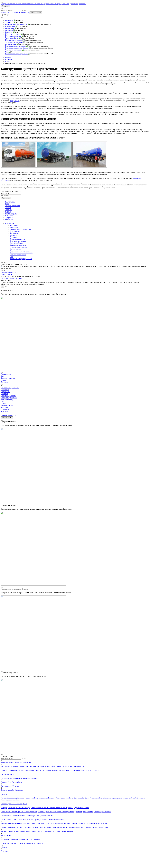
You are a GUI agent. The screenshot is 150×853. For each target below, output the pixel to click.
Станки (20, 278)
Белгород (22, 766)
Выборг (97, 770)
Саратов (35, 827)
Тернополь (35, 831)
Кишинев (108, 798)
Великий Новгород (19, 770)
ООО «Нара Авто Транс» (35, 816)
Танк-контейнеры (16, 243)
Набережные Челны (8, 812)
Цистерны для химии (18, 241)
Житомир (15, 786)
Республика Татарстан (29, 823)
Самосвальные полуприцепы (21, 229)
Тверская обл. (20, 831)
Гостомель (5, 774)
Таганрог (4, 831)
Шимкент (4, 847)
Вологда (66, 770)
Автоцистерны (15, 249)
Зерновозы (14, 227)
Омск (14, 816)
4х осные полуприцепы (18, 247)
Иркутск (4, 794)
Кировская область (97, 798)
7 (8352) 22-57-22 (7, 274)
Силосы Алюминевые (9, 278)
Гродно (11, 774)
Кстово (18, 800)
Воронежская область (85, 770)
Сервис (46, 4)
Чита (43, 843)
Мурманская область (81, 808)
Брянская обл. (79, 766)
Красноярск (140, 798)
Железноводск (6, 786)
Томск (41, 831)
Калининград (11, 798)
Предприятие (6, 4)
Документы (74, 4)
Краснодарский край (128, 798)
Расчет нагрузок (55, 4)
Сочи (100, 827)
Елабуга (15, 782)
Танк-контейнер (7, 400)
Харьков (12, 839)
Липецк (19, 804)
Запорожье (19, 790)
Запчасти (39, 4)
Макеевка (11, 808)
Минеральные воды (22, 808)
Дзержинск (5, 778)
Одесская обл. (6, 816)
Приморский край (41, 819)
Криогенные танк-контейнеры (21, 253)
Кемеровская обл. (62, 798)
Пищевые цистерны (17, 239)
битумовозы (14, 101)
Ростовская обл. (96, 823)
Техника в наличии (22, 4)
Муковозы (13, 235)
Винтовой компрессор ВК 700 (21, 259)
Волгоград (41, 770)
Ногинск (107, 812)
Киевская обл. (79, 798)
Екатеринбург (6, 782)
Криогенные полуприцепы (20, 251)
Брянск (70, 766)
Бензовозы (14, 225)
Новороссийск (88, 812)
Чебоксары (5, 843)
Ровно (69, 823)
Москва (50, 808)
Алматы (18, 762)
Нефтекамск (32, 812)
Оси (11, 257)
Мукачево (69, 808)
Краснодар (116, 798)
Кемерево (51, 798)
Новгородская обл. (75, 812)
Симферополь (71, 827)
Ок (3, 286)
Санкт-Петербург (25, 827)
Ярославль (5, 851)
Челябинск (13, 843)
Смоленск (81, 827)
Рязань (105, 823)
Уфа (9, 835)
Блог (13, 4)
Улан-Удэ (4, 835)
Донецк (35, 778)
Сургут (105, 827)
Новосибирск (99, 812)
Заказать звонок (35, 12)
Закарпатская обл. (7, 790)
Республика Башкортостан (11, 823)
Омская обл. (20, 816)
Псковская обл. (58, 819)
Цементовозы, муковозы (10, 388)
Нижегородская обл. (45, 812)
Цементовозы (15, 231)
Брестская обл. (62, 766)
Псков (50, 819)
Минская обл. (41, 808)
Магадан (4, 808)
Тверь (28, 831)
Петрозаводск (28, 819)
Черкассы (21, 843)
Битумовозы (14, 233)
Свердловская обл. (59, 827)
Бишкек (43, 766)
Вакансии (65, 4)
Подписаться (6, 198)
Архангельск (26, 762)
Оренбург (48, 816)
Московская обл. (59, 808)
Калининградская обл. (25, 798)
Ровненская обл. (61, 823)
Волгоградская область (54, 770)
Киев (71, 798)
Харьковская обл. (22, 839)
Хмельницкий (34, 839)
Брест (54, 766)
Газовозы (13, 237)
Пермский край (11, 819)
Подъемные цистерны (18, 245)
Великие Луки (6, 770)
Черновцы (37, 843)
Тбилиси (11, 831)
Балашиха (8, 766)
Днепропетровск (16, 778)
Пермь (20, 819)
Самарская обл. (12, 827)
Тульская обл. (49, 831)
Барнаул (16, 766)
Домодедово (27, 778)
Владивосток (32, 770)
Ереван (20, 782)
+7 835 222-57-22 (7, 12)
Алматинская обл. (7, 762)
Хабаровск (5, 839)
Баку (2, 766)
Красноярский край (8, 800)
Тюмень (70, 831)
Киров (87, 798)
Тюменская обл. (61, 831)
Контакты (82, 4)
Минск (33, 808)
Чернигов (29, 843)
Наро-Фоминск (22, 812)
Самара (3, 827)
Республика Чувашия (46, 823)
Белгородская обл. (33, 766)
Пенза (3, 819)
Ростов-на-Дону (84, 823)
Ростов (75, 823)
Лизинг (33, 4)
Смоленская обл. (91, 827)
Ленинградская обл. (8, 804)
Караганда (44, 798)
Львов (25, 804)
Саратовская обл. (45, 827)
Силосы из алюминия (18, 255)
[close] (2, 372)
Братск (49, 766)
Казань (3, 798)
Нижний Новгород (60, 812)
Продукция (5, 6)
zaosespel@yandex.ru (21, 12)
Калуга (37, 798)
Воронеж (73, 770)
